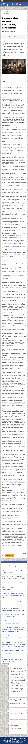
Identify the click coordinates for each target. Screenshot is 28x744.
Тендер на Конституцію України (8, 102)
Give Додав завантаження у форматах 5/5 (23, 711)
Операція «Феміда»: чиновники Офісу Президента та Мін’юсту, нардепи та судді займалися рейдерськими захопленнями (13, 602)
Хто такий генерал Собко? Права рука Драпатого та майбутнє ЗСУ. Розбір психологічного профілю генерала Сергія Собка (13, 652)
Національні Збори (9, 555)
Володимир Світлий (18, 721)
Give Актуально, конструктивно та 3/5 (25, 664)
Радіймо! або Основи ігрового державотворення (12, 100)
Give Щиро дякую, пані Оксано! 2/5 (23, 699)
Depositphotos (20, 742)
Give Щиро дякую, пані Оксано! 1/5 (22, 699)
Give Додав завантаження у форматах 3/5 (24, 710)
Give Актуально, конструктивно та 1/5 (22, 664)
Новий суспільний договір (13, 32)
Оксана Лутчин (18, 664)
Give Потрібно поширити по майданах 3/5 (25, 721)
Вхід (26, 0)
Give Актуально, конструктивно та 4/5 (22, 666)
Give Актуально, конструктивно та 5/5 (23, 666)
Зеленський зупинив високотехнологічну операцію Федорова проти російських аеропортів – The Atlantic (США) (13, 595)
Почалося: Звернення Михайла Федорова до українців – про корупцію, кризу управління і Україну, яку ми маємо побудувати (13, 637)
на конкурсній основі (17, 522)
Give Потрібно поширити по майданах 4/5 (23, 722)
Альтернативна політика (10, 31)
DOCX (14, 551)
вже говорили (6, 329)
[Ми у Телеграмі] (12, 4)
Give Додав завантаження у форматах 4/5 (22, 711)
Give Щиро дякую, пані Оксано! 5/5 (23, 700)
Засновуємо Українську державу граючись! (11, 99)
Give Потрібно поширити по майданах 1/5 (23, 721)
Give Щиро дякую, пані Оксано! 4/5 (22, 700)
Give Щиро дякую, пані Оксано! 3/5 (24, 699)
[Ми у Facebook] (14, 4)
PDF (16, 551)
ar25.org (4, 4)
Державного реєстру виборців (19, 166)
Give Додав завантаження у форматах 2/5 (23, 710)
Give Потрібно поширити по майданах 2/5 (24, 721)
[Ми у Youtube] (19, 4)
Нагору (24, 104)
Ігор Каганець (17, 699)
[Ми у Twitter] (17, 4)
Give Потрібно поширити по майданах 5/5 (24, 722)
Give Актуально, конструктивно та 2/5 (23, 664)
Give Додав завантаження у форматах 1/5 (22, 710)
